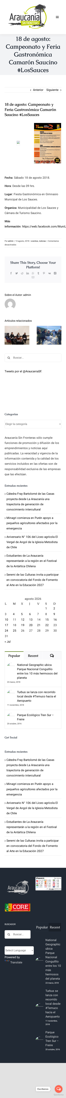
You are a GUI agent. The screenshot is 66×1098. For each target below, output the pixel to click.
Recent (33, 655)
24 (6, 631)
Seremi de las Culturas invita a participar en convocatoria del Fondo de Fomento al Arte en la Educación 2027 (32, 580)
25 (14, 631)
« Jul (8, 642)
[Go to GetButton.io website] (59, 1095)
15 (47, 620)
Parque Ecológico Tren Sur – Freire (35, 717)
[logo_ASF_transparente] (27, 4)
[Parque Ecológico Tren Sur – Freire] (11, 715)
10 (6, 620)
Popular (14, 655)
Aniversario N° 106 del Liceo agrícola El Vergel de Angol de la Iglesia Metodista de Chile (32, 542)
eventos (34, 241)
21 (39, 625)
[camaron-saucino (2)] (47, 143)
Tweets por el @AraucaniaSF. (23, 371)
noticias (42, 241)
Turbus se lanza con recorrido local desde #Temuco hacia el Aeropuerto (36, 696)
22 (47, 625)
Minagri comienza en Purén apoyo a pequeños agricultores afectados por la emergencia (31, 523)
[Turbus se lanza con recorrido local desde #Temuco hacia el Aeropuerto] (11, 692)
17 (6, 625)
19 (22, 625)
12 (22, 620)
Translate (16, 962)
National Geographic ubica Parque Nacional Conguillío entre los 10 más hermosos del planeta (37, 671)
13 (31, 620)
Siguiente (52, 90)
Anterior (38, 90)
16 (55, 620)
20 (31, 625)
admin (10, 241)
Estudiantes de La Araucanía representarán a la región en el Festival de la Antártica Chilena (31, 561)
